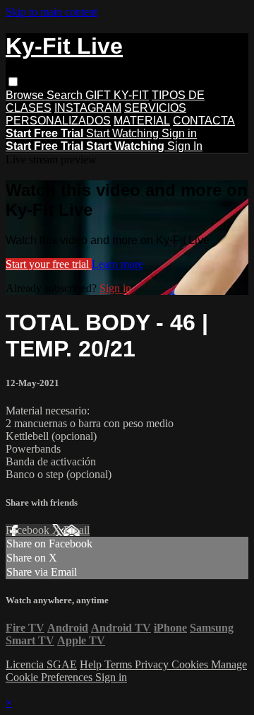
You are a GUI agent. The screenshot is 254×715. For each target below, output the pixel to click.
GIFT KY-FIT (117, 95)
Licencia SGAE (41, 664)
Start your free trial (49, 264)
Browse (26, 95)
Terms (119, 664)
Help (92, 664)
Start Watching (124, 133)
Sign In (184, 146)
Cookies (191, 664)
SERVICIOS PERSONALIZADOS (96, 114)
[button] (13, 81)
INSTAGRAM (87, 108)
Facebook (29, 530)
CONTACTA (204, 121)
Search (66, 95)
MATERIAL (142, 121)
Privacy (153, 664)
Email (77, 530)
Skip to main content (51, 12)
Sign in (179, 133)
